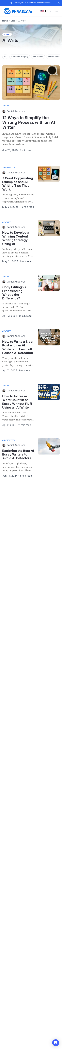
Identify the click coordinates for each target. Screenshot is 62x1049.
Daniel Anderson (16, 111)
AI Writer (6, 106)
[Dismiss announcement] (59, 3)
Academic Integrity (19, 56)
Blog (13, 21)
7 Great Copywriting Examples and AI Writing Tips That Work (17, 183)
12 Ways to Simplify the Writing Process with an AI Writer (28, 122)
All (5, 56)
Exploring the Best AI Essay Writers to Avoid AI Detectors (18, 454)
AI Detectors (8, 440)
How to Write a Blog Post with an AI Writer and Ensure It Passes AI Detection (17, 347)
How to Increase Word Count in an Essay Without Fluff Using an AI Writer (17, 401)
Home (5, 21)
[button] (55, 1042)
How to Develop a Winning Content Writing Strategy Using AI (15, 238)
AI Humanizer (8, 168)
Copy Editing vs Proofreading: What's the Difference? (14, 292)
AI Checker (38, 56)
